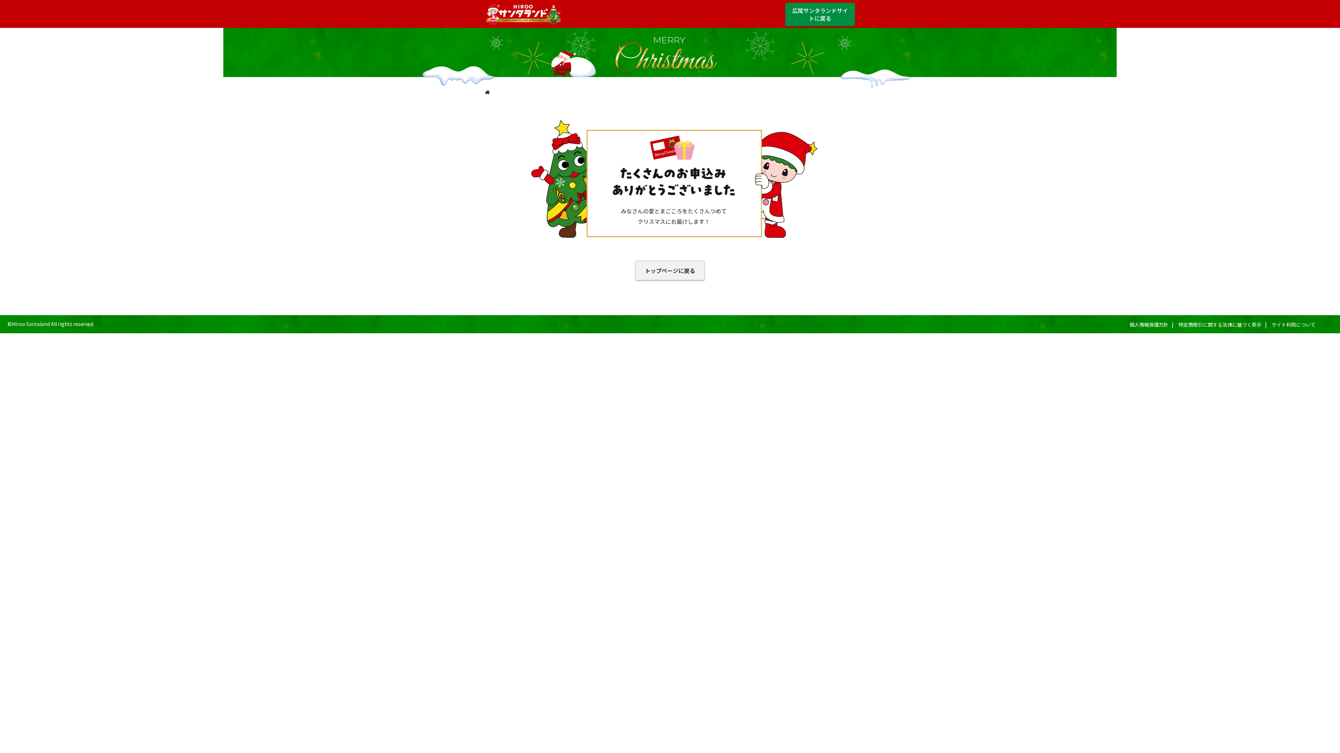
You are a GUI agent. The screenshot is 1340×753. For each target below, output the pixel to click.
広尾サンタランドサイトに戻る (820, 14)
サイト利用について (1294, 324)
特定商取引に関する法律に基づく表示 (1219, 324)
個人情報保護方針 (1149, 324)
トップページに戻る (670, 270)
